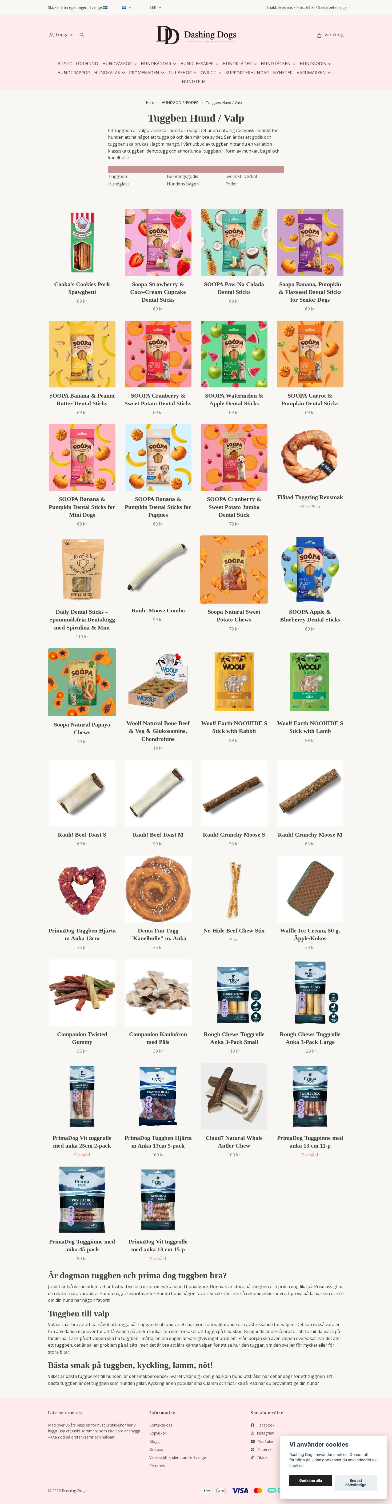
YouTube (265, 1441)
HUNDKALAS (107, 73)
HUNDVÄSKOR (117, 64)
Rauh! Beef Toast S (82, 834)
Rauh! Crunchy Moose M (310, 834)
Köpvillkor (157, 1433)
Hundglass (119, 184)
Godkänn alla (310, 1481)
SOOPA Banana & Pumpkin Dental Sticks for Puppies (158, 507)
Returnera (157, 1465)
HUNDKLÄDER (237, 64)
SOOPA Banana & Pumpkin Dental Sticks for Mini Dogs (82, 507)
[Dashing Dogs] (196, 35)
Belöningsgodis (182, 176)
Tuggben (117, 176)
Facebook (265, 1425)
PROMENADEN (144, 73)
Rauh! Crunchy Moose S (234, 834)
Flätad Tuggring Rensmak (310, 497)
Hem (150, 102)
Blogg (154, 1441)
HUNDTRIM (194, 81)
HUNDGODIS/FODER (180, 102)
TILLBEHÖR (180, 73)
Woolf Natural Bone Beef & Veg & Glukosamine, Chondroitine (158, 731)
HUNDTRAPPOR (73, 73)
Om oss (156, 1449)
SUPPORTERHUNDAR (247, 73)
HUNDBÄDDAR (156, 64)
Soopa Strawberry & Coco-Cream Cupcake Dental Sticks (158, 292)
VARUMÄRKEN (311, 73)
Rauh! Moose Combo (158, 610)
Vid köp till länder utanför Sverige (177, 1457)
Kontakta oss (160, 1425)
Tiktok (261, 1457)
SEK (153, 7)
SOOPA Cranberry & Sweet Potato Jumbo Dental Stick (234, 507)
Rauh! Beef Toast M (158, 834)
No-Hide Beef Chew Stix (234, 930)
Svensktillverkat (241, 176)
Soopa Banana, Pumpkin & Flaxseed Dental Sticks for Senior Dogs (310, 292)
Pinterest (264, 1449)
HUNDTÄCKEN (276, 64)
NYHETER (283, 73)
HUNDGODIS (313, 64)
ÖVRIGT (209, 73)
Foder (231, 184)
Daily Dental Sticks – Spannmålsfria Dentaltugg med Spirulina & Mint (82, 619)
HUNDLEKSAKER (197, 64)
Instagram (265, 1433)
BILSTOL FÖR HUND (77, 64)
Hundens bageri (183, 184)
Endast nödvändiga (355, 1483)
